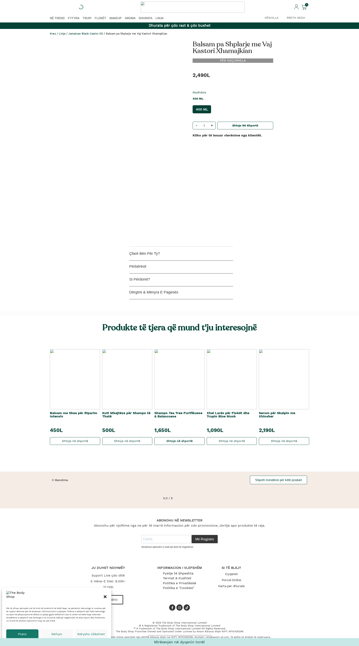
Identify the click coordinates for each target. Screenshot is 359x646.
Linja (160, 18)
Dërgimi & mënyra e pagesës (153, 292)
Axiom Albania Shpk (209, 631)
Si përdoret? (139, 279)
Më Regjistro (204, 539)
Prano (22, 634)
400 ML (202, 109)
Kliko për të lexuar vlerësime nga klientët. (227, 135)
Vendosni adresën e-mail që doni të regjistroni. (167, 547)
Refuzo (57, 634)
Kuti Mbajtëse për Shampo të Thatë (126, 414)
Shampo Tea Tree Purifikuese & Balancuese (178, 414)
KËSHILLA (271, 17)
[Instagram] (179, 607)
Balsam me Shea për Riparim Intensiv (73, 414)
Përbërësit (137, 266)
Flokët (100, 18)
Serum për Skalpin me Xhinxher (277, 414)
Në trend (57, 18)
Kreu (53, 33)
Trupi (87, 18)
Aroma (130, 18)
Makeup (115, 18)
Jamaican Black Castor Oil (85, 33)
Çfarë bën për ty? (144, 253)
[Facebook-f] (172, 607)
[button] (105, 597)
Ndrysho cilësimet (91, 634)
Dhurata (145, 18)
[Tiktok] (187, 607)
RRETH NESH (296, 17)
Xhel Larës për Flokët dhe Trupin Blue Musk (228, 414)
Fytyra (73, 18)
